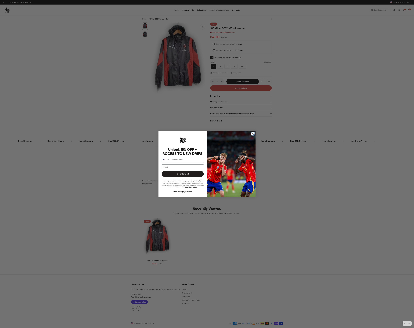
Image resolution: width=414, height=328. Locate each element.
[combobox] (165, 159)
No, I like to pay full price (182, 191)
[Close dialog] (253, 134)
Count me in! (183, 174)
